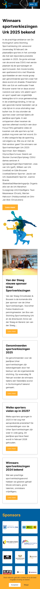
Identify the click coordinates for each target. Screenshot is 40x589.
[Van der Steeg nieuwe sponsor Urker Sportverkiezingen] (20, 262)
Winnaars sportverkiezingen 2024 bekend (18, 466)
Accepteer (14, 585)
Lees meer (13, 332)
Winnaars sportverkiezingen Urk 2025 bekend (19, 26)
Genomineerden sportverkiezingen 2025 (18, 349)
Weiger (26, 585)
